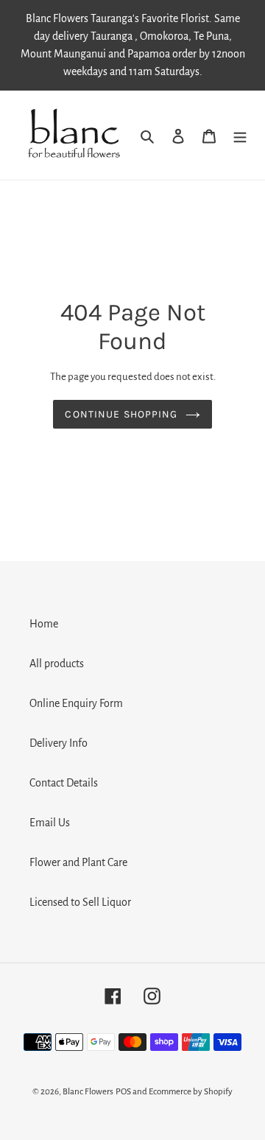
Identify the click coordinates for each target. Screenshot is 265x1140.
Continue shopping (121, 414)
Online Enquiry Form (76, 703)
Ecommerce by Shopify (191, 1092)
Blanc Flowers (88, 1092)
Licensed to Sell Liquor (80, 902)
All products (56, 663)
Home (43, 624)
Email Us (49, 822)
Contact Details (63, 783)
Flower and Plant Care (78, 862)
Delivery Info (58, 743)
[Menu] (240, 135)
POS (123, 1092)
